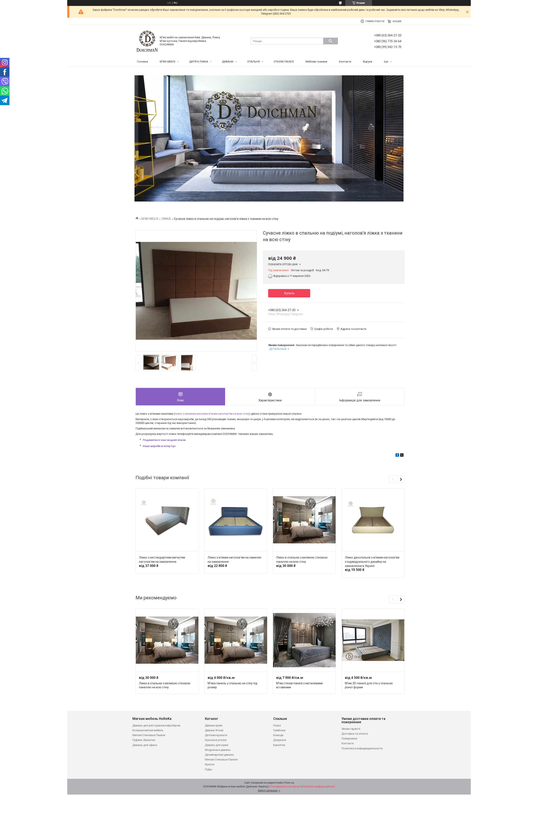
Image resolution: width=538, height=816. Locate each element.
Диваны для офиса (144, 745)
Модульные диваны (218, 749)
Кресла (209, 764)
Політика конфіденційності (319, 786)
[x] (402, 455)
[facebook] (397, 455)
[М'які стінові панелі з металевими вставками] (304, 640)
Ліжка (277, 725)
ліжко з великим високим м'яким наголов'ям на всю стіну (212, 413)
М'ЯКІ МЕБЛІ (167, 61)
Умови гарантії (351, 728)
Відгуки (367, 61)
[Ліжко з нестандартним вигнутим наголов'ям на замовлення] (167, 519)
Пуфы (208, 769)
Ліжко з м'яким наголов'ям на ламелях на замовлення (234, 559)
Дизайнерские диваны (219, 754)
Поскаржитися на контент (285, 786)
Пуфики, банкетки (143, 740)
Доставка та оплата (355, 733)
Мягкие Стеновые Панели (148, 735)
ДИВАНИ (227, 61)
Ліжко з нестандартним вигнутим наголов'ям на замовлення (162, 559)
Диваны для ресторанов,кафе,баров (156, 725)
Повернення (349, 738)
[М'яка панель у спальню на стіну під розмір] (235, 640)
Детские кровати (216, 735)
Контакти (345, 61)
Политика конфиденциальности (362, 748)
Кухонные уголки (216, 740)
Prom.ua (289, 782)
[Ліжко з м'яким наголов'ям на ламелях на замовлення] (235, 519)
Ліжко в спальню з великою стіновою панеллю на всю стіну (302, 559)
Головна (142, 61)
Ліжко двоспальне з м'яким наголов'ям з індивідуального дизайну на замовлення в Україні (372, 561)
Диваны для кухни (216, 745)
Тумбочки (279, 730)
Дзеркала (279, 740)
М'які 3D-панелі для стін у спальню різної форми (369, 685)
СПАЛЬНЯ (253, 61)
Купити (289, 293)
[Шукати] (330, 41)
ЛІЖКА (166, 218)
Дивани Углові (214, 730)
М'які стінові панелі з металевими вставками (299, 685)
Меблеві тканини (316, 61)
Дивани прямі (213, 725)
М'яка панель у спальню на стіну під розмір (232, 685)
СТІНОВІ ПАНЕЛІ (284, 61)
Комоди (278, 735)
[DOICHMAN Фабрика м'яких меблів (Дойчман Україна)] (147, 40)
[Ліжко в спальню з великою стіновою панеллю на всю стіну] (304, 519)
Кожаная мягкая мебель (147, 730)
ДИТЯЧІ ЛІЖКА (198, 61)
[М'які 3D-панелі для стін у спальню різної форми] (373, 640)
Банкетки (279, 745)
